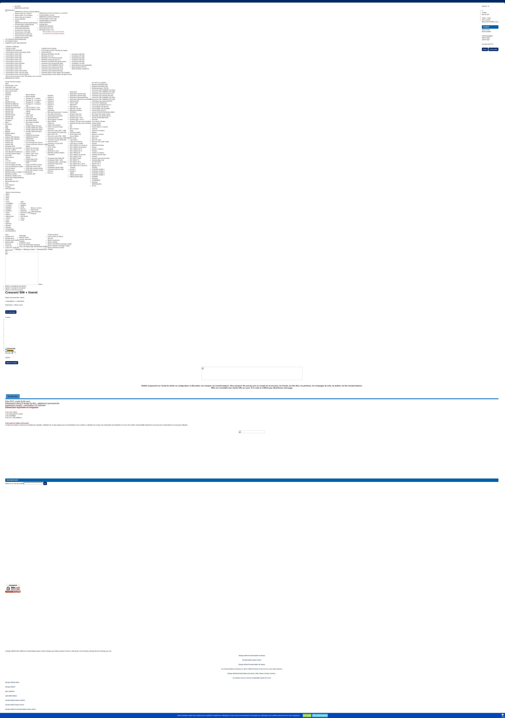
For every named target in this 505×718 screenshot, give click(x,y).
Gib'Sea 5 (51, 105)
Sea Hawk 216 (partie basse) (101, 116)
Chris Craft (29, 115)
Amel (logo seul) (10, 87)
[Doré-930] (9, 350)
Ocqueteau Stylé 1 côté (55, 160)
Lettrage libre (43, 24)
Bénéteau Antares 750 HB (100, 88)
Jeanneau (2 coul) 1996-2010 (57, 140)
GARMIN (95, 176)
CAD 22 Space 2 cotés (33, 109)
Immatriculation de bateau (13, 526)
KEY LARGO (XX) (75, 156)
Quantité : (8, 353)
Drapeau (33, 213)
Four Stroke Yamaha (98, 121)
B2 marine (8, 124)
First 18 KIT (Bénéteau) (99, 103)
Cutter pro (8, 245)
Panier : (486, 18)
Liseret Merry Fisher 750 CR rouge (17, 72)
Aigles (7, 194)
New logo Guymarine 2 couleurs (58, 112)
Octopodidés (10, 229)
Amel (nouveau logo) (11, 89)
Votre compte (486, 20)
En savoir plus (10, 312)
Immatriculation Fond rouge (48, 18)
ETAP (27, 163)
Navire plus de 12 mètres (23, 17)
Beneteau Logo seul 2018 (13, 148)
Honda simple (96, 123)
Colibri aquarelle (36, 211)
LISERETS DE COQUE (48, 48)
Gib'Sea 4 (51, 103)
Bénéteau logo (9, 170)
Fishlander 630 (30, 174)
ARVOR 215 (9, 113)
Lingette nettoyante (25, 239)
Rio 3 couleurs (74, 128)
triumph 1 (73, 169)
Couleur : (8, 317)
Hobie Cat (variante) (54, 125)
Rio (71, 125)
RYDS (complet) (75, 132)
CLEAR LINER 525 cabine (34, 129)
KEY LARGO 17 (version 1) (78, 145)
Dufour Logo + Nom (32, 153)
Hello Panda (34, 210)
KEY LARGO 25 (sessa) (77, 154)
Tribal (22, 220)
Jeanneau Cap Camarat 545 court (52, 69)
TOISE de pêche (53, 234)
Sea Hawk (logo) (31, 118)
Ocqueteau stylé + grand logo (57, 162)
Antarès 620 (9, 142)
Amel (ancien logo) (11, 91)
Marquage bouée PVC (46, 28)
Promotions (8, 537)
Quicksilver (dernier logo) (78, 95)
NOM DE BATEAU (45, 22)
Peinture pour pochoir (22, 37)
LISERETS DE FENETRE (14, 50)
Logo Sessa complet (76, 143)
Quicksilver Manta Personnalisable (81, 99)
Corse (8, 201)
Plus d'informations (320, 715)
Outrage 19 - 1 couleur (33, 98)
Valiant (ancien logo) (76, 175)
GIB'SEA (50, 95)
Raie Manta (24, 216)
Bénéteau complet (11, 174)
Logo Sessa (73, 140)
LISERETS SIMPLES (12, 47)
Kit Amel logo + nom (11, 85)
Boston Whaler (30, 94)
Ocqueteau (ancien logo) (55, 167)
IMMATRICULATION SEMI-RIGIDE (26, 23)
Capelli (28, 111)
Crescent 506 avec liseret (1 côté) (37, 144)
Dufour (28, 146)
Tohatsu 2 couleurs (98, 152)
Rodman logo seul (75, 114)
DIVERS (94, 167)
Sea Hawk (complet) (32, 122)
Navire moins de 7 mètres (23, 13)
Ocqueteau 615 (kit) (78, 58)
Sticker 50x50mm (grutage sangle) (59, 245)
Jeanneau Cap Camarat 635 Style (52, 63)
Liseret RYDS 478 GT (99, 110)
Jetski (17, 21)
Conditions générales (12, 563)
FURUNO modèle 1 (98, 169)
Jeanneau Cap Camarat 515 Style (52, 67)
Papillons (23, 205)
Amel (6, 83)
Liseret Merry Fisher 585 (13, 56)
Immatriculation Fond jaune (47, 20)
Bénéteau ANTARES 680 (100, 86)
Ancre (7, 196)
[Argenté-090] (10, 348)
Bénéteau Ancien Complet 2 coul (15, 172)
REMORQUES (96, 184)
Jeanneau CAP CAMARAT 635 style (103, 99)
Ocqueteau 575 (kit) (78, 56)
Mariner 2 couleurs (98, 134)
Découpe (8, 244)
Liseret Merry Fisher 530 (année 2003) (18, 52)
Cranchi (28, 133)
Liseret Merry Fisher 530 (13, 54)
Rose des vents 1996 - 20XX (57, 136)
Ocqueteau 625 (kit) (78, 59)
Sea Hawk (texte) (31, 120)
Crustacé (9, 205)
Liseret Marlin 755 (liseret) (100, 106)
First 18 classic (10, 168)
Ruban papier (9, 242)
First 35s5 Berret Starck (13, 153)
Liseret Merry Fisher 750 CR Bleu (16, 70)
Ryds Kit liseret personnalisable (82, 65)
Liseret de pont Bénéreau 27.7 (101, 105)
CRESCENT (30, 139)
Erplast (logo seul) (31, 159)
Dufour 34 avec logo (32, 150)
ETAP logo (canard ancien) (34, 168)
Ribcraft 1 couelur (75, 108)
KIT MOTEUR (96, 162)
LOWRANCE (96, 180)
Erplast (28, 157)
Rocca (94, 186)
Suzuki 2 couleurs (97, 149)
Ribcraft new (74, 106)
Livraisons (8, 566)
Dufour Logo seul (31, 155)
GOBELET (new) (24, 243)
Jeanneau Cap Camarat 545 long (51, 70)
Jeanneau (51, 128)
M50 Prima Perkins (98, 145)
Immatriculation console (46, 15)
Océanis (8, 187)
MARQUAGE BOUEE (46, 26)
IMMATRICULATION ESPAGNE (49, 17)
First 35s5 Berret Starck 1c (14, 152)
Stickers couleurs (36, 208)
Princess (50, 171)
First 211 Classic (10, 163)
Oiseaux (8, 227)
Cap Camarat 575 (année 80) (57, 132)
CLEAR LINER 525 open (33, 131)
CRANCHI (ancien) (32, 137)
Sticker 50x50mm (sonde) (56, 247)
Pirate (22, 207)
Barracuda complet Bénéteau (14, 177)
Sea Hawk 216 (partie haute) (101, 114)
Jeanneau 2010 (52, 141)
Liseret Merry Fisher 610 (13, 59)
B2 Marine (8, 120)
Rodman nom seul (75, 116)
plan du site (485, 14)
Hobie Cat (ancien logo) (55, 127)
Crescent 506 (30, 140)
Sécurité (50, 238)
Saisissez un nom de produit (14, 483)
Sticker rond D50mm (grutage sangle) (60, 244)
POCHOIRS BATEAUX (22, 28)
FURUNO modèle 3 (98, 173)
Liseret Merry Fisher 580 (13, 58)
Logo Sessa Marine (76, 141)
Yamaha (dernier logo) (99, 154)
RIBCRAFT (73, 105)
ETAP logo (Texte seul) (33, 166)
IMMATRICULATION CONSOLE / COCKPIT (53, 13)
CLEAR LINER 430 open (33, 126)
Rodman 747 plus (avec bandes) (80, 121)
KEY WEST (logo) (75, 158)
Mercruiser (95, 136)
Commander (493, 49)
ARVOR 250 (9, 118)
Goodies (22, 241)
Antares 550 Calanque (12, 139)
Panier (486, 27)
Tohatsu (94, 151)
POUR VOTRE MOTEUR (100, 117)
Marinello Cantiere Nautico (56, 152)
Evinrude (95, 119)
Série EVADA (52, 121)
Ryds (71, 130)
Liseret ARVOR (46, 52)
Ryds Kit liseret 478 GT (79, 67)
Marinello (50, 149)
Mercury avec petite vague (100, 141)
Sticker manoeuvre (54, 240)
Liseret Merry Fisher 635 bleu (15, 63)
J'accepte (307, 715)
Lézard (8, 218)
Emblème (9, 210)
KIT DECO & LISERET (99, 82)
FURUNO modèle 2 (98, 171)
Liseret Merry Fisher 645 (13, 65)
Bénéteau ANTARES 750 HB (50, 54)
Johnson (94, 128)
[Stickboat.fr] (10, 10)
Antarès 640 (9, 144)
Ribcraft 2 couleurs (76, 110)
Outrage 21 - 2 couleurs (33, 104)
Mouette (8, 225)
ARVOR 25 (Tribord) (11, 105)
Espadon (8, 209)
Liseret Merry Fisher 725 (13, 69)
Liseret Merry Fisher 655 (13, 67)
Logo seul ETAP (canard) (34, 164)
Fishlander (29, 172)
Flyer (7, 183)
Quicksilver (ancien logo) (78, 93)
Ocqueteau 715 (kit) (78, 63)
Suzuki (94, 147)
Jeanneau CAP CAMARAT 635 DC (52, 65)
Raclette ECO (9, 236)
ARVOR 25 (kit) (10, 102)
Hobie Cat (51, 123)
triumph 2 (73, 171)
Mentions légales (10, 559)
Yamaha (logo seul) (98, 160)
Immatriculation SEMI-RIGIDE (24, 24)
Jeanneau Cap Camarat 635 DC (102, 101)
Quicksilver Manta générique (79, 97)
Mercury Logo (96, 140)
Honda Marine (96, 125)
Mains (7, 222)
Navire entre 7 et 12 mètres (23, 15)
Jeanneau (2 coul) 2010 (55, 143)
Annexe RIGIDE (20, 19)
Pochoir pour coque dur (22, 30)
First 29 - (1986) (10, 150)
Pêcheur (23, 203)
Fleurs (8, 212)
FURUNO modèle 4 (98, 175)
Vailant (72, 173)
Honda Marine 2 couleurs (100, 127)
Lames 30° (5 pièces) (12, 247)
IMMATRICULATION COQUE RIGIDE (27, 12)
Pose (7, 234)
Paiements (8, 570)
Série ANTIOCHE (53, 117)
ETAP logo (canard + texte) (34, 170)
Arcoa (7, 96)
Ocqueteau (51, 154)
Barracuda (8, 179)
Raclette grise (9, 238)
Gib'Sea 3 (51, 101)
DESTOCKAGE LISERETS (80, 69)
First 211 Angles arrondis (13, 164)
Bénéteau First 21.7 (47, 56)
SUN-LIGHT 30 (52, 134)
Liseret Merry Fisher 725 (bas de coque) (54, 50)
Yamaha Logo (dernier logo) (101, 158)
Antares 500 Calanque (12, 137)
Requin (23, 214)
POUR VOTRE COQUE (13, 82)
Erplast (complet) (31, 161)
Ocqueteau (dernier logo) (56, 169)
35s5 (6, 159)
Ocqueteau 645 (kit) (78, 61)
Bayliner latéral (10, 133)
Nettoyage (22, 235)
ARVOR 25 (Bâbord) (11, 104)
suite (22, 201)
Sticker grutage (52, 242)
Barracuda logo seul (11, 181)
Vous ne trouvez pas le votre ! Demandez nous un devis (23, 76)
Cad (27, 105)
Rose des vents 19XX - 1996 (57, 130)
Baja (6, 126)
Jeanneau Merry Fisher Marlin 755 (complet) (55, 72)
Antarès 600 (9, 140)
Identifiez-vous (493, 22)
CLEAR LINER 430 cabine (34, 128)
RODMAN (73, 112)
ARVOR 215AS (10, 115)
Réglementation (10, 555)
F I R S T (8, 161)
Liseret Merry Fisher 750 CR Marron (17, 74)
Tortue (23, 218)
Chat (7, 199)
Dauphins (9, 207)
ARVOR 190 (9, 109)
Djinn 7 (7, 122)
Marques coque (29, 249)
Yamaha (94, 156)
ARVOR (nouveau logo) (12, 107)
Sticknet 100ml (24, 237)
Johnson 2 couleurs (98, 130)
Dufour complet (31, 152)
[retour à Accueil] (9, 249)
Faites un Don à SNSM (12, 522)
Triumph (72, 167)
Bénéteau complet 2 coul (13, 175)
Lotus (7, 220)
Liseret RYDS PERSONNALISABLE (103, 112)
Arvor (7, 100)
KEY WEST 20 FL (75, 162)
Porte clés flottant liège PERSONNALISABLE (33, 246)
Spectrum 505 (74, 101)
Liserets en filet (10, 48)
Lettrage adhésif (10, 548)
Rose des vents (26, 212)
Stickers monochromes (13, 192)
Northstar (95, 178)
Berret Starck (9, 157)
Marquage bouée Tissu (46, 30)
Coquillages (9, 203)
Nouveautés (9, 540)
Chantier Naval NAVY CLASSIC (15, 518)
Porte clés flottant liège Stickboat (29, 245)
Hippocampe (10, 216)
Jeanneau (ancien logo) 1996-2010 (59, 138)
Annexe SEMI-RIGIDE (22, 26)
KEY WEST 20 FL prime (77, 163)
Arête (7, 198)
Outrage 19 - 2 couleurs (33, 100)
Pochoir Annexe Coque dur (23, 34)
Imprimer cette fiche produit (14, 290)
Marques (18, 249)
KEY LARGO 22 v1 (76, 149)
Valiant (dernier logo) (76, 176)
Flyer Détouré (9, 185)
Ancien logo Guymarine (55, 116)
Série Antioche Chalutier (55, 119)
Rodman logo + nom (76, 117)
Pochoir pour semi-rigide (23, 32)
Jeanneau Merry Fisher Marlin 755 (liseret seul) (56, 74)
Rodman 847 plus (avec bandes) (80, 123)
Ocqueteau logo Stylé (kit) (56, 158)
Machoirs (9, 223)
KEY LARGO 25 (75, 152)
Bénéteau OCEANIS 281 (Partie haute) (53, 61)
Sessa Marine (74, 136)
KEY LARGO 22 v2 (76, 151)
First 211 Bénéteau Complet (14, 166)
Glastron (50, 106)
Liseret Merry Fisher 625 (13, 61)
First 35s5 (8, 155)
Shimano (94, 182)
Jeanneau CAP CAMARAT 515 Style (103, 90)
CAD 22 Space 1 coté (33, 107)
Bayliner (7, 129)
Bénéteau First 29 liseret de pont (51, 58)
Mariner (94, 132)
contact (484, 12)
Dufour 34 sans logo (32, 148)
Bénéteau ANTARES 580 (100, 84)
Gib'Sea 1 (51, 97)
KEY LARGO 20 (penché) (78, 147)
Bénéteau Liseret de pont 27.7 (50, 59)
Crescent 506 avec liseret (34, 142)
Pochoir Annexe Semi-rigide (23, 35)
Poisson (23, 209)
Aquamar (8, 93)
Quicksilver (73, 92)
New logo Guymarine (54, 114)
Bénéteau (8, 135)
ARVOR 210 (9, 111)
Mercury (94, 138)
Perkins (94, 143)
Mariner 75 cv (96, 165)
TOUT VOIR (52, 147)
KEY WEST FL (74, 160)
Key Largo (73, 138)
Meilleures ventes (10, 544)
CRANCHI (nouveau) (32, 135)
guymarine (51, 110)
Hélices (8, 214)
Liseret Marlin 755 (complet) (101, 108)
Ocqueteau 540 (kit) (78, 54)
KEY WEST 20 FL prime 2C (78, 165)
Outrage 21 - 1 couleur (33, 102)
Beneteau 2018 (10, 146)
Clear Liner (29, 124)
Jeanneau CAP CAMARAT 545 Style (103, 92)
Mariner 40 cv (96, 163)
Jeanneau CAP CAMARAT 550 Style (103, 97)
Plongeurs (24, 210)
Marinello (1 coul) (53, 151)
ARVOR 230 (9, 117)
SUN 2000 (51, 145)
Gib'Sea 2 (51, 99)
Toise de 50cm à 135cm (55, 236)
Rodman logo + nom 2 (77, 119)
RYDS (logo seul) (75, 134)
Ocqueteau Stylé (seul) (55, 163)
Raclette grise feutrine (12, 240)
